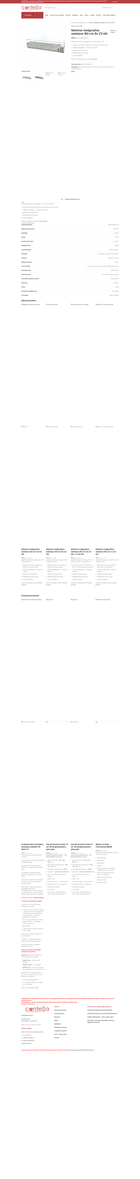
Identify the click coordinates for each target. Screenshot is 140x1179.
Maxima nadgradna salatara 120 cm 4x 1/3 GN (31, 552)
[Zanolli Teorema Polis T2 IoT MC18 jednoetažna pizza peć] (82, 660)
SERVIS (56, 1020)
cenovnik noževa (39, 897)
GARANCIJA (57, 1024)
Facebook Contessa (60, 1031)
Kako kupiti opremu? (60, 1010)
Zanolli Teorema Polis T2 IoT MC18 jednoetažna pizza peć (82, 847)
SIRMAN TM (24, 955)
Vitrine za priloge (97, 67)
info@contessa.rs (26, 1043)
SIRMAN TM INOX (27, 965)
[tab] (61, 199)
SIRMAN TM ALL (27, 960)
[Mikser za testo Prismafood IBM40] (107, 660)
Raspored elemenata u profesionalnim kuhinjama (102, 1013)
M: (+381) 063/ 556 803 (27, 1040)
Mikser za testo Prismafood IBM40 (104, 845)
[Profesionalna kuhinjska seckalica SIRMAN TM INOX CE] (32, 660)
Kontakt (115, 1)
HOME (73, 22)
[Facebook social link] (76, 71)
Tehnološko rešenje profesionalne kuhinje (99, 1010)
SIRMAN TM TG (27, 967)
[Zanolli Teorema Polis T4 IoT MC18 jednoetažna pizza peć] (57, 660)
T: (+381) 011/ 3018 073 (27, 1038)
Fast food (81, 67)
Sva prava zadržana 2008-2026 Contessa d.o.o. (81, 1050)
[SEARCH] (117, 8)
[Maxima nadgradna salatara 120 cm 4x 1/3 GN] (32, 364)
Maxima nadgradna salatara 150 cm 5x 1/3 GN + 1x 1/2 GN (81, 552)
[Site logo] (31, 7)
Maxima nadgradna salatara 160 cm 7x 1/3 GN (106, 552)
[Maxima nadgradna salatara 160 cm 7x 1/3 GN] (107, 364)
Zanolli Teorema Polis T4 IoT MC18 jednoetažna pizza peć (57, 847)
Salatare (73, 69)
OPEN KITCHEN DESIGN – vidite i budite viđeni (100, 1017)
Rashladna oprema (107, 67)
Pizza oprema (88, 67)
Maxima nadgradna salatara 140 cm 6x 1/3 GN (56, 552)
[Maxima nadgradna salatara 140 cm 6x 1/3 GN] (57, 364)
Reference (57, 1017)
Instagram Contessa (60, 1027)
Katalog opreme (59, 1013)
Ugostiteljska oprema (82, 22)
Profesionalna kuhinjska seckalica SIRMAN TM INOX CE (32, 847)
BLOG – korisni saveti (60, 1034)
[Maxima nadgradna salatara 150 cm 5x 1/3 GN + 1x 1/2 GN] (82, 364)
